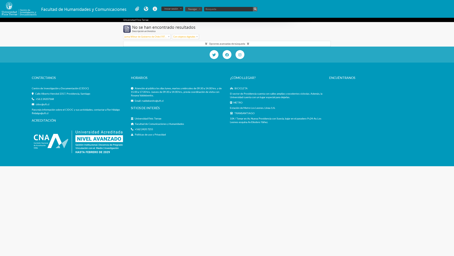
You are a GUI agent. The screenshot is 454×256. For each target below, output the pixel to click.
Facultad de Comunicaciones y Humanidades (159, 123)
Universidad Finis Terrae (148, 118)
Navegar (192, 9)
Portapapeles (137, 8)
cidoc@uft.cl (42, 104)
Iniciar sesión (171, 8)
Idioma (146, 8)
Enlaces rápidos (154, 8)
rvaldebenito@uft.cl (153, 100)
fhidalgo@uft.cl (40, 113)
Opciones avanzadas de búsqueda (227, 43)
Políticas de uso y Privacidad (150, 134)
